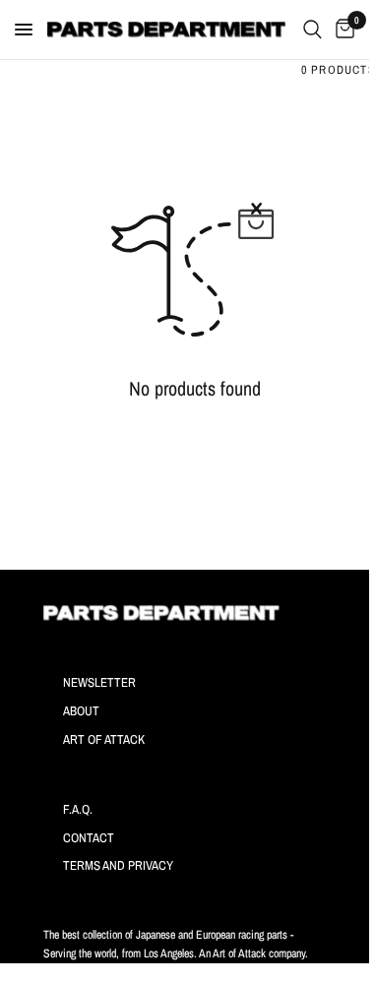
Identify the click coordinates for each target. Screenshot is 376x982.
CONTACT (88, 837)
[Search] (312, 29)
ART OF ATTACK (104, 739)
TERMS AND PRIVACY (118, 865)
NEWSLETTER (99, 682)
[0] (341, 29)
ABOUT (81, 711)
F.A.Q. (78, 809)
